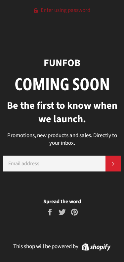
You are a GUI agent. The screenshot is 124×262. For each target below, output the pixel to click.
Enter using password (65, 10)
